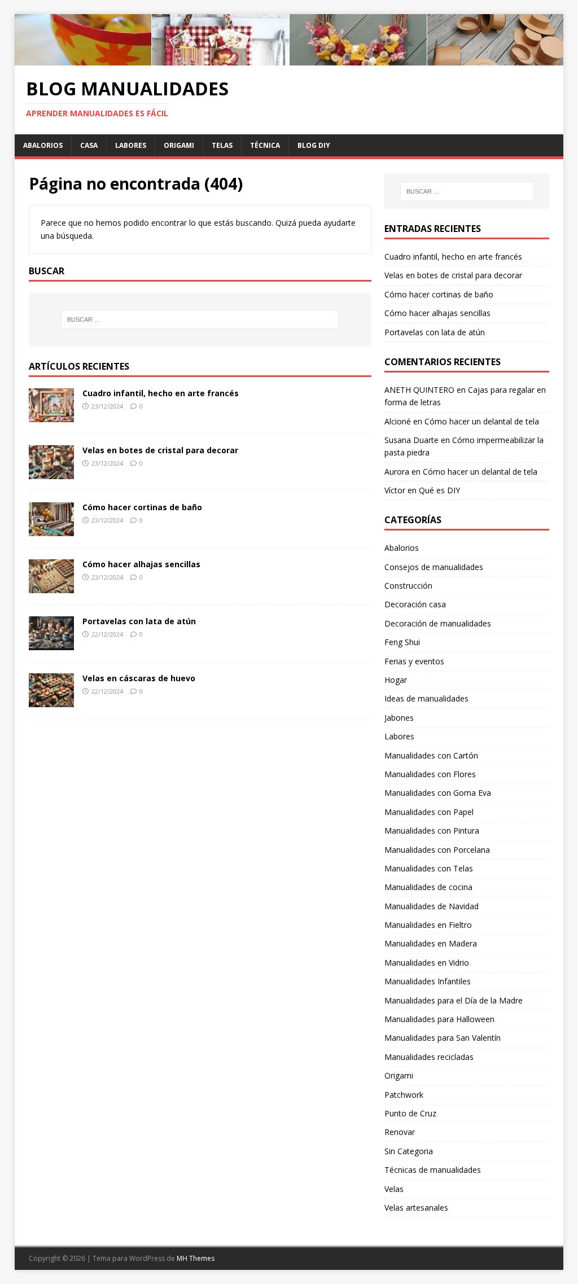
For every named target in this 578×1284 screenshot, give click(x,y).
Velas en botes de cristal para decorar (160, 450)
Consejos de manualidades (433, 567)
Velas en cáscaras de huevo (138, 678)
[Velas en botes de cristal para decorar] (51, 472)
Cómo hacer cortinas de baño (142, 507)
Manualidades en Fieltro (428, 924)
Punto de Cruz (410, 1113)
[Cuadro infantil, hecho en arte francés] (51, 415)
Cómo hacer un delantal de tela (481, 421)
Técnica (265, 145)
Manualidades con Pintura (431, 830)
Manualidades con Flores (430, 774)
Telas (222, 145)
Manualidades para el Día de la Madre (453, 1000)
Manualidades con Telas (428, 868)
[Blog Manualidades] (289, 59)
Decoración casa (415, 604)
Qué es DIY (439, 490)
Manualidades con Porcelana (437, 849)
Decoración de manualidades (437, 623)
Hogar (395, 679)
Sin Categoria (408, 1151)
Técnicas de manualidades (432, 1169)
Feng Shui (402, 642)
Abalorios (43, 145)
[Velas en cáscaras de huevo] (51, 700)
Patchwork (403, 1094)
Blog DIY (313, 145)
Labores (130, 145)
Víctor (394, 490)
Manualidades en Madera (430, 943)
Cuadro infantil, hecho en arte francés (160, 393)
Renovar (399, 1132)
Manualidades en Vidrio (426, 962)
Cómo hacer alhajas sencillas (141, 564)
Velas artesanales (416, 1207)
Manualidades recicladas (429, 1056)
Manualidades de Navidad (431, 906)
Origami (179, 145)
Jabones (399, 717)
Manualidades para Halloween (439, 1019)
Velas (394, 1189)
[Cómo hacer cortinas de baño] (51, 529)
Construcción (408, 585)
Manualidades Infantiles (427, 981)
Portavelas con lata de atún (139, 621)
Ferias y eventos (414, 661)
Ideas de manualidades (426, 698)
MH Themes (195, 1258)
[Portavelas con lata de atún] (51, 643)
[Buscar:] (200, 319)
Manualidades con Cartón (431, 755)
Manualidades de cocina (428, 887)
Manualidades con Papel (429, 812)
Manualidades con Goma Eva (437, 792)
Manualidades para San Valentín (442, 1037)
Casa (89, 145)
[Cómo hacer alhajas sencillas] (51, 586)
